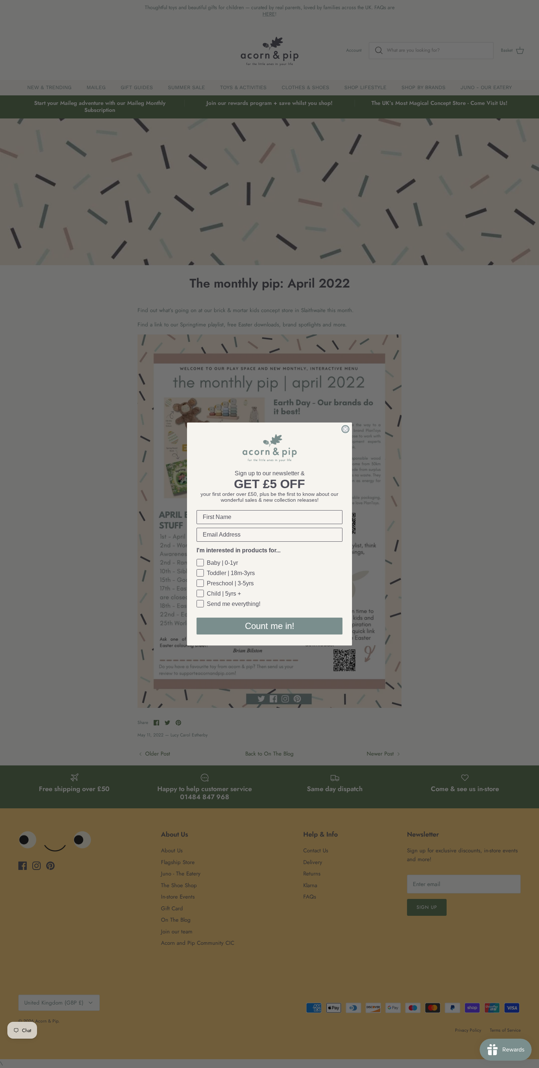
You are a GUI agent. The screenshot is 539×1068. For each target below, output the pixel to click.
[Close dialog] (345, 429)
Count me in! (269, 626)
